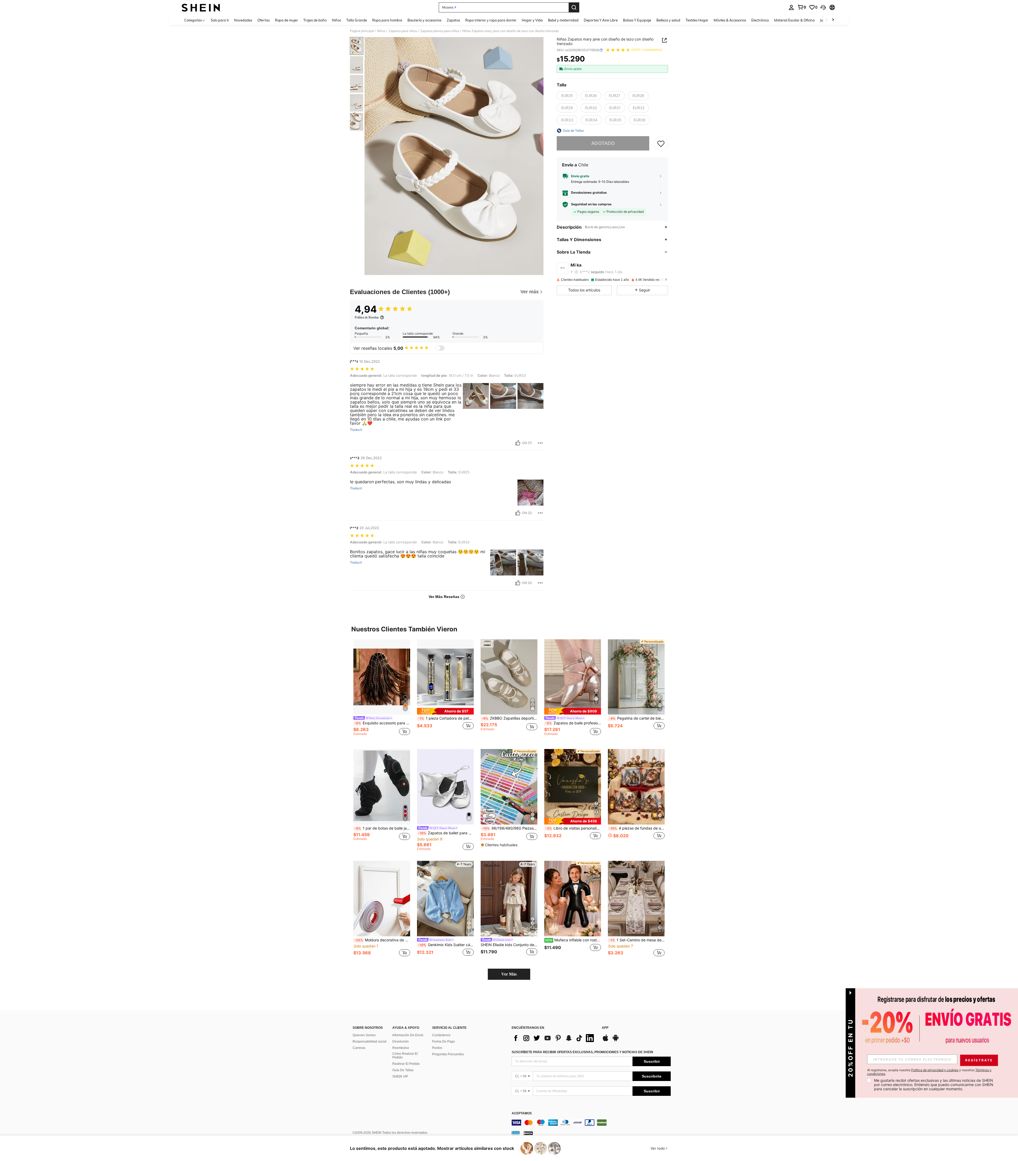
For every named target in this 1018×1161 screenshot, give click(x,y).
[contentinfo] (591, 1122)
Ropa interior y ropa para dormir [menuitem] (490, 20)
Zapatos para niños (403, 31)
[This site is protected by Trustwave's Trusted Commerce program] (516, 1133)
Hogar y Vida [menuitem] (532, 20)
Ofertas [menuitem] (263, 20)
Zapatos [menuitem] (453, 20)
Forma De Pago (443, 1041)
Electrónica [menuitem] (760, 20)
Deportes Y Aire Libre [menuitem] (601, 20)
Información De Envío (407, 1035)
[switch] (440, 348)
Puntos (437, 1048)
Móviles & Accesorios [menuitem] (730, 20)
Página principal (362, 31)
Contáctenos (441, 1035)
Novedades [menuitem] (243, 20)
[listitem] (381, 690)
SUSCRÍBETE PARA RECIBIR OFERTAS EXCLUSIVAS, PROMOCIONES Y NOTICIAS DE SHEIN (582, 1052)
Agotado (603, 143)
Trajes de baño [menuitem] (315, 20)
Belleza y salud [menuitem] (668, 20)
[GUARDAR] (661, 143)
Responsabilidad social (370, 1041)
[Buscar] (574, 7)
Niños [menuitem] (336, 20)
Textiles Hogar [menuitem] (697, 20)
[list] (554, 1038)
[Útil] (518, 443)
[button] (823, 7)
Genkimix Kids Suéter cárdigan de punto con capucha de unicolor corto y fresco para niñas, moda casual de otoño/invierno (446, 945)
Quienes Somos (364, 1035)
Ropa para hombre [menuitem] (387, 20)
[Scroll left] (826, 20)
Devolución (400, 1041)
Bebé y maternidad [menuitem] (563, 20)
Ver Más (509, 974)
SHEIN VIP (400, 1076)
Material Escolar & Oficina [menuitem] (794, 20)
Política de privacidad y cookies (934, 1070)
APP (605, 1028)
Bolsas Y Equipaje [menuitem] (637, 20)
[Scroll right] (833, 20)
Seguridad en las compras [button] (591, 204)
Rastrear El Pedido (406, 1064)
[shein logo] (201, 7)
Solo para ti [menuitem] (220, 20)
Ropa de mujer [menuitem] (286, 20)
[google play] (615, 1040)
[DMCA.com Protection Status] (528, 1133)
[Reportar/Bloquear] (540, 443)
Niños (381, 31)
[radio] (567, 95)
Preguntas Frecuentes (448, 1054)
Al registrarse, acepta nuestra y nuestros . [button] (929, 1072)
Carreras (359, 1048)
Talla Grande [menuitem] (356, 20)
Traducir (356, 430)
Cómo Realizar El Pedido (405, 1055)
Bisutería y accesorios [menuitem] (424, 20)
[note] (445, 711)
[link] (801, 7)
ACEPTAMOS (522, 1113)
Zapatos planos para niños (439, 31)
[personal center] (791, 7)
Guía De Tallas (403, 1070)
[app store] (605, 1040)
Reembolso (400, 1048)
